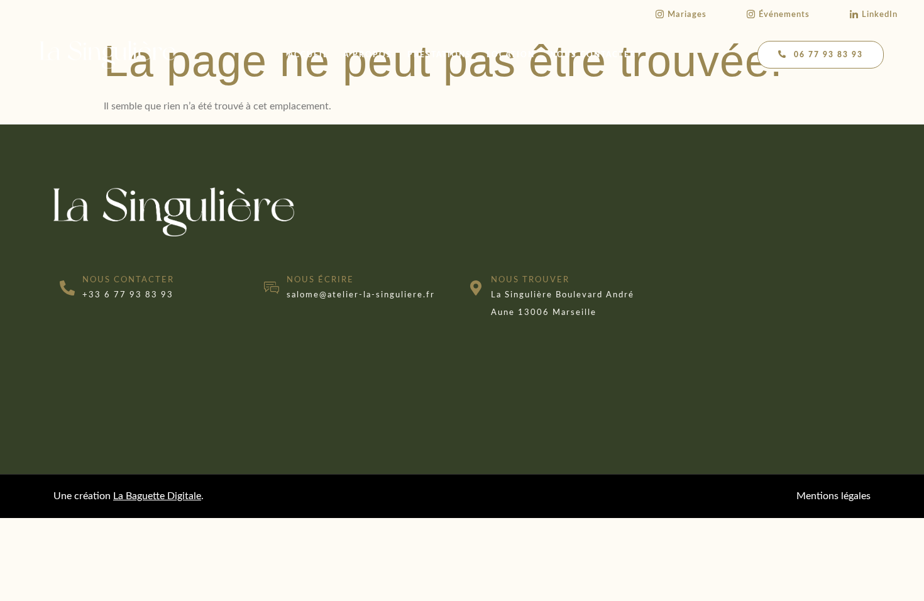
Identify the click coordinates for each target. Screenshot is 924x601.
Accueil (308, 54)
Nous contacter (593, 54)
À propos (367, 54)
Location (511, 54)
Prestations (439, 54)
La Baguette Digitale (157, 496)
